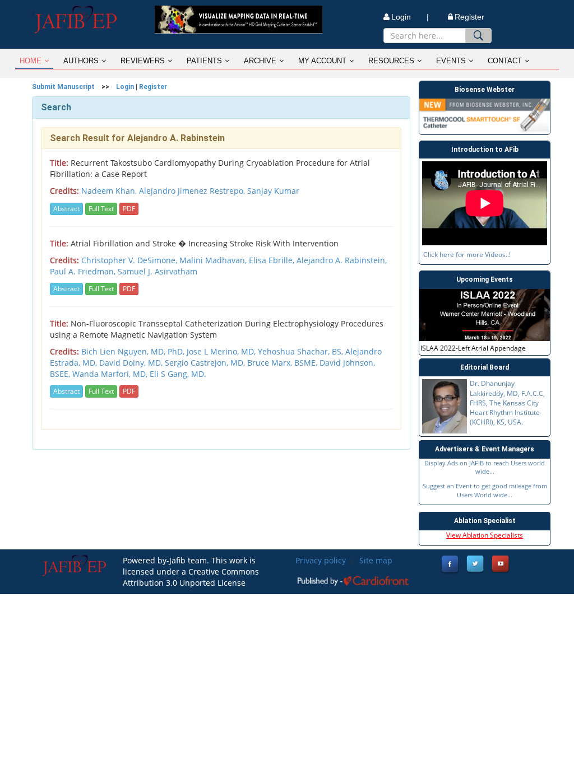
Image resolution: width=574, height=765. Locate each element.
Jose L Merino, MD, (222, 351)
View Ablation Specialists (484, 535)
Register (469, 16)
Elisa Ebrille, (273, 260)
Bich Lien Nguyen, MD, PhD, (134, 351)
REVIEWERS (143, 61)
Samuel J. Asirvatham (157, 271)
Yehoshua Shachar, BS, (301, 351)
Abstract (66, 208)
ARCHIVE (260, 61)
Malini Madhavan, (214, 260)
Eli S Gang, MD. (178, 373)
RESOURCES (391, 61)
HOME (30, 61)
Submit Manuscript (63, 87)
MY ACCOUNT (322, 61)
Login (125, 87)
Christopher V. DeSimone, (130, 260)
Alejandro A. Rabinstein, (342, 260)
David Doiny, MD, (132, 362)
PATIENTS (204, 61)
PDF (129, 208)
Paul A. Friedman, (84, 271)
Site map (375, 560)
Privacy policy (320, 560)
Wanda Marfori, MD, (111, 373)
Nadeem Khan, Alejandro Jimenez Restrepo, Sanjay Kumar (190, 190)
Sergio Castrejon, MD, (206, 362)
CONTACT (505, 61)
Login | (410, 16)
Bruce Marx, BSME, (283, 362)
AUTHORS (81, 61)
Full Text (101, 208)
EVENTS (451, 61)
